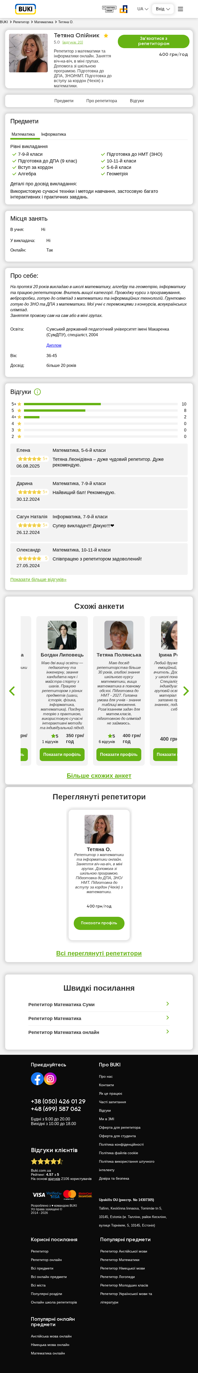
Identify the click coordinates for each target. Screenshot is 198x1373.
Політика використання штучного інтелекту (126, 1165)
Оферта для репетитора (120, 1127)
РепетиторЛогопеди (117, 1277)
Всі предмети (42, 1268)
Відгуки (105, 1110)
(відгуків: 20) (72, 42)
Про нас (106, 1076)
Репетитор (39, 1251)
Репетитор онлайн (46, 1260)
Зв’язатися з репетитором (153, 41)
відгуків (54, 1179)
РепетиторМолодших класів (124, 1285)
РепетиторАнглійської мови (123, 1251)
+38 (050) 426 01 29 (58, 1102)
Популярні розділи (46, 1294)
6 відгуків (107, 741)
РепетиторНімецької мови (122, 1268)
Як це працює (110, 1093)
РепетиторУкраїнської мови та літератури (126, 1298)
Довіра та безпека (114, 1178)
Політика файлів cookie (118, 1153)
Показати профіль (62, 754)
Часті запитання (112, 1102)
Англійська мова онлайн (51, 1336)
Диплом (53, 345)
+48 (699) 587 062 (56, 1109)
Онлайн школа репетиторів (54, 1302)
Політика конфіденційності (121, 1144)
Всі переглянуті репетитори (99, 953)
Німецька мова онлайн (50, 1345)
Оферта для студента (117, 1136)
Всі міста (38, 1285)
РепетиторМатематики (119, 1260)
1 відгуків (50, 741)
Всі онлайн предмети (49, 1277)
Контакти (106, 1085)
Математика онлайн (48, 1353)
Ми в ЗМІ (106, 1119)
